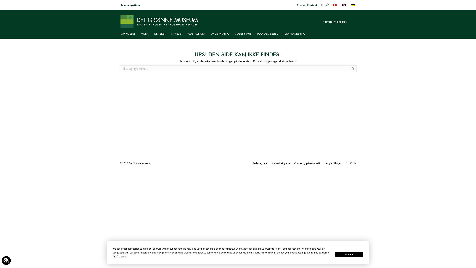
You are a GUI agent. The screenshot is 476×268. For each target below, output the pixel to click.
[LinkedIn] (355, 163)
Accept (349, 254)
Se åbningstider (130, 5)
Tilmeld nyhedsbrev (335, 22)
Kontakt (312, 5)
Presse (301, 5)
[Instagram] (351, 163)
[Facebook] (346, 163)
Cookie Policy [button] (260, 252)
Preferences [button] (120, 256)
